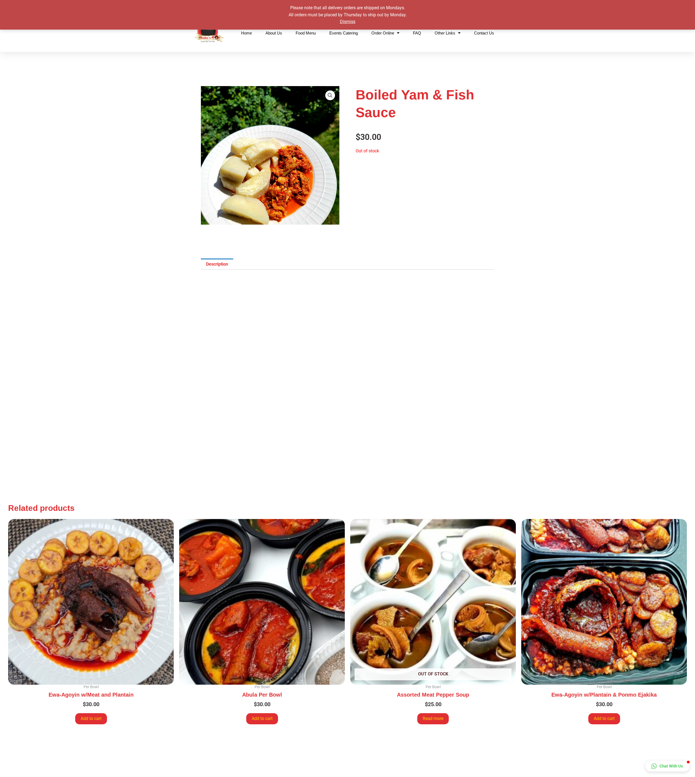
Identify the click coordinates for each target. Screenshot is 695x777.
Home (246, 33)
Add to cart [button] (91, 718)
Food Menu (306, 33)
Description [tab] (217, 264)
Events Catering (343, 33)
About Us (274, 33)
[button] (330, 95)
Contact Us (484, 33)
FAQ (417, 33)
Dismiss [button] (347, 21)
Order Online (382, 33)
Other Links (445, 33)
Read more (433, 718)
